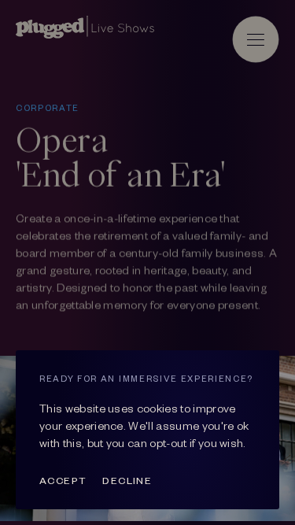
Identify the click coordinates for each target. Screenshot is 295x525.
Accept (63, 480)
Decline (127, 480)
